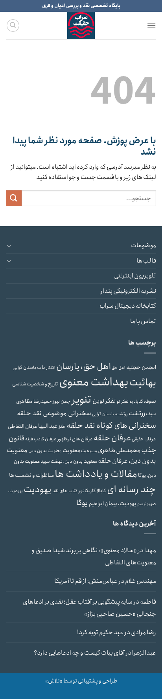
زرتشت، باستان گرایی (110, 414)
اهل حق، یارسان (83, 366)
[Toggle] (9, 245)
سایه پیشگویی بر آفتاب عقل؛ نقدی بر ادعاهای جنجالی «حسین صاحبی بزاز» (89, 608)
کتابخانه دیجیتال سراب (127, 306)
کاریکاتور (87, 491)
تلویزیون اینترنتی (135, 276)
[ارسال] (14, 198)
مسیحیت (89, 450)
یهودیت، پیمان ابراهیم (112, 503)
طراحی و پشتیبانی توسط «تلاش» (81, 681)
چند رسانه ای (131, 489)
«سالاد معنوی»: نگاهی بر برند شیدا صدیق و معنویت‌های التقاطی (93, 557)
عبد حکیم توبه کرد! (100, 632)
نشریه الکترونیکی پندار (128, 291)
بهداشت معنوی (94, 382)
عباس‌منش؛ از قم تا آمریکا (86, 581)
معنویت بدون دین (45, 450)
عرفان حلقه (112, 438)
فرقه (29, 439)
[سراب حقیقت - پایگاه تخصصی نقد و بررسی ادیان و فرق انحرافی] (81, 25)
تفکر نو (123, 401)
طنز (62, 426)
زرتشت (137, 413)
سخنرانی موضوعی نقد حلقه (54, 413)
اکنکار (50, 367)
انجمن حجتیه (141, 367)
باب (41, 367)
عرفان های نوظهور (75, 439)
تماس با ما (143, 321)
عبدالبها (48, 426)
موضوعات (143, 245)
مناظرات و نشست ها (31, 475)
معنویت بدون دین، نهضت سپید (68, 461)
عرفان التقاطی (22, 426)
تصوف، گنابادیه (142, 401)
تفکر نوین (104, 401)
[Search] (13, 25)
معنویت (71, 450)
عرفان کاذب (45, 439)
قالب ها (146, 261)
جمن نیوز (62, 401)
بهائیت (142, 382)
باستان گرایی (24, 367)
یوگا (82, 503)
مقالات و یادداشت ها (96, 474)
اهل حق (118, 368)
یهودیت (38, 489)
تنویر (82, 400)
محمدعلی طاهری (119, 450)
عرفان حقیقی (144, 439)
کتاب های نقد (64, 491)
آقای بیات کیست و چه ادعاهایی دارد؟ (79, 653)
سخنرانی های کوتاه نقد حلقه (111, 425)
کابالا (101, 491)
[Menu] (151, 25)
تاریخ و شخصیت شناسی (35, 384)
